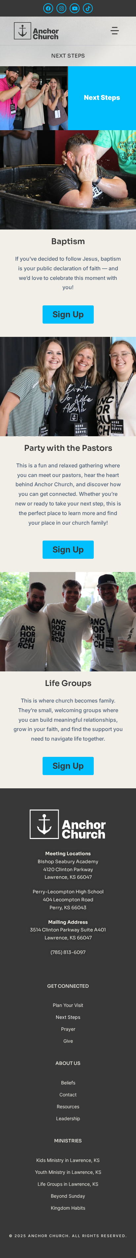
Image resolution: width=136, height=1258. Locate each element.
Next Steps (68, 1017)
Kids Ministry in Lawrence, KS (68, 1160)
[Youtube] (75, 8)
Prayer (68, 1029)
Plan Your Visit (68, 1005)
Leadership (68, 1118)
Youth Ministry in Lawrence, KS (68, 1172)
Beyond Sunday (68, 1196)
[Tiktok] (88, 8)
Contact (68, 1094)
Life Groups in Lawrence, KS (68, 1184)
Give (68, 1041)
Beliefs (68, 1082)
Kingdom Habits (68, 1208)
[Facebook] (48, 8)
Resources (68, 1106)
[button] (115, 32)
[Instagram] (61, 8)
